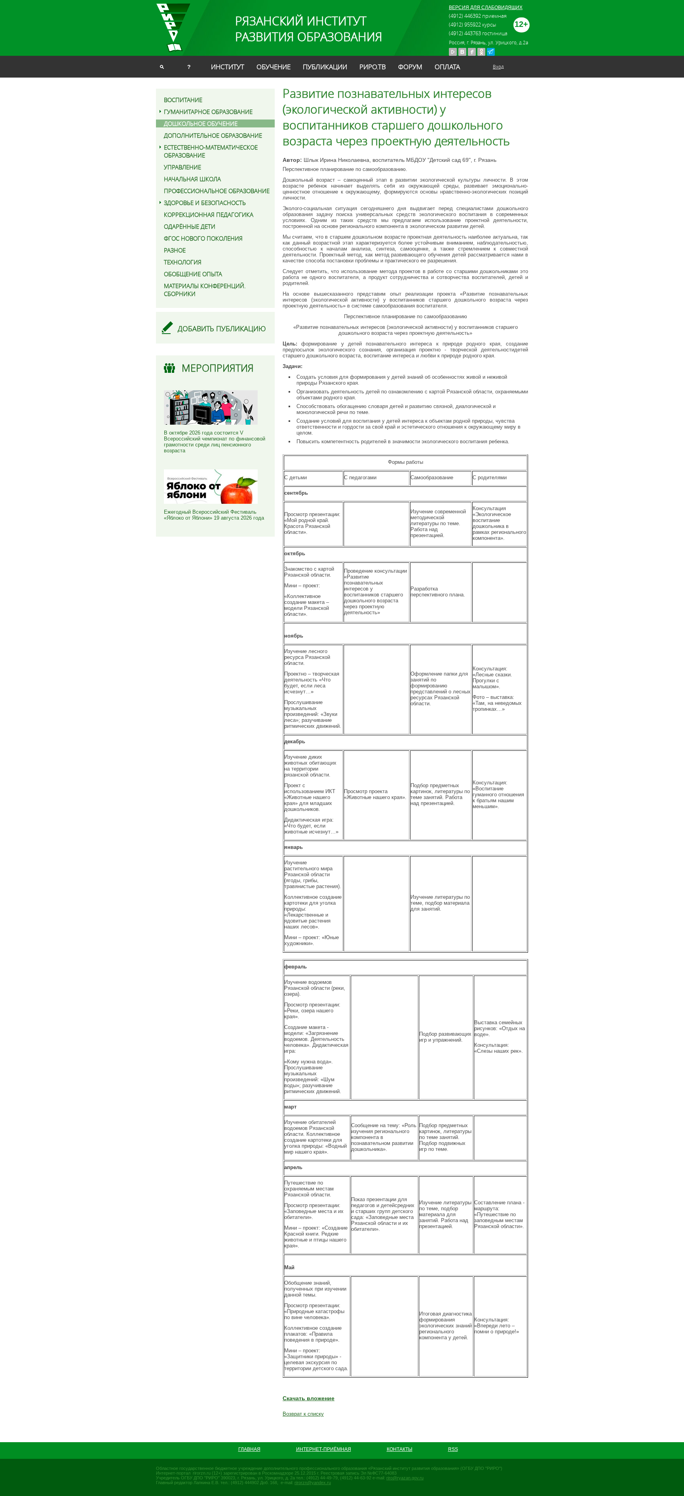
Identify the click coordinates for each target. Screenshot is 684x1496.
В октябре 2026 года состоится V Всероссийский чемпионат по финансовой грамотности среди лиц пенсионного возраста (214, 442)
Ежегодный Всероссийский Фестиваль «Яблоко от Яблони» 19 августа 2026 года (214, 515)
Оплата (447, 66)
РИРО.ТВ (372, 66)
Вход (498, 66)
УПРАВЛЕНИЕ (182, 167)
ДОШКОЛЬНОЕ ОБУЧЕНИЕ (201, 123)
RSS (453, 1449)
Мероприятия (218, 367)
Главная (249, 1449)
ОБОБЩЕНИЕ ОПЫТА (193, 274)
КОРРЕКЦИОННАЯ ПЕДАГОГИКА (208, 214)
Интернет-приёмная (323, 1449)
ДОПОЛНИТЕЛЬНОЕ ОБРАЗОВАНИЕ (213, 135)
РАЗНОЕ (175, 250)
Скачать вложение (308, 1398)
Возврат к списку (303, 1414)
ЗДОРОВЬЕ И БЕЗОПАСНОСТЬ (205, 203)
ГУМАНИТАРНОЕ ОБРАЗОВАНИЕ (208, 112)
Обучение (273, 66)
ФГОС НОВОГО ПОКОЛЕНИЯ (203, 238)
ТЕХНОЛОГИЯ (182, 262)
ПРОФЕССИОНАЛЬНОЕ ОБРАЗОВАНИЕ (217, 191)
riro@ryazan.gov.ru (405, 1477)
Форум (410, 66)
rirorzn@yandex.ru (312, 1482)
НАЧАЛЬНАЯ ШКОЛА (192, 179)
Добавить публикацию (222, 328)
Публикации (325, 66)
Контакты (399, 1449)
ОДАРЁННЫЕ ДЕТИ (189, 226)
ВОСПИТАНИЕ (183, 100)
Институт (227, 66)
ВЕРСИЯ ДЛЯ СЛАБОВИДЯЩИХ (485, 7)
